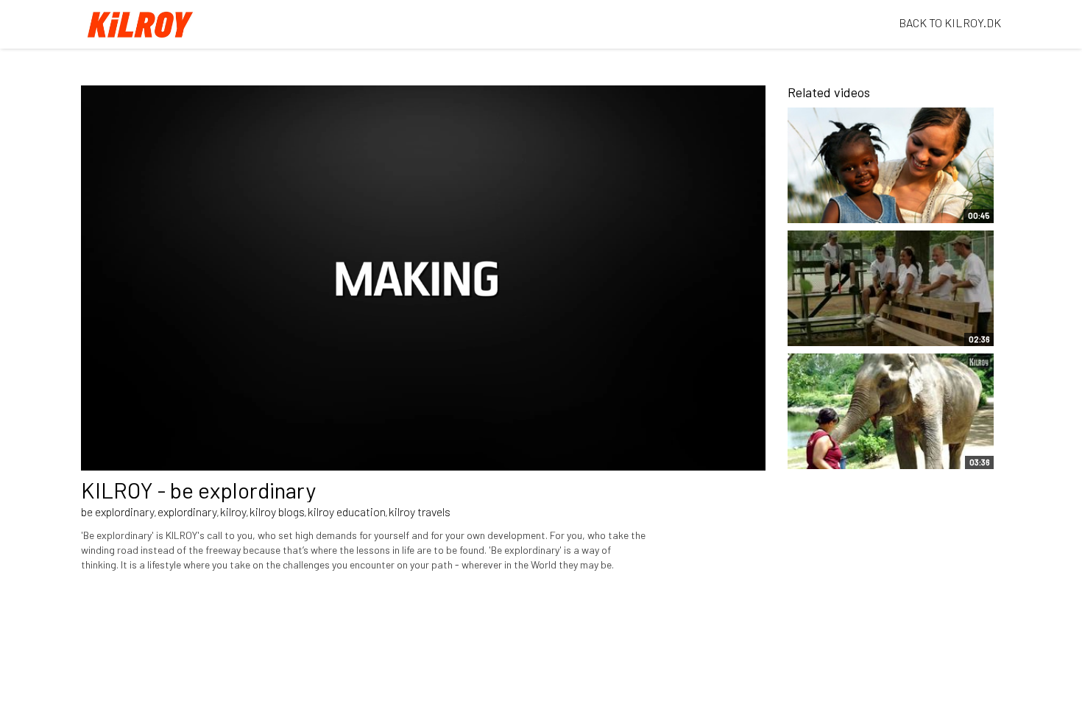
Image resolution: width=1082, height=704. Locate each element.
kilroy (233, 511)
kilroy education (347, 511)
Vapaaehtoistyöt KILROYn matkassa (863, 204)
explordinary (187, 511)
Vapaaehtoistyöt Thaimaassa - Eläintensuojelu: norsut (857, 443)
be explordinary (118, 511)
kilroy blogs (277, 511)
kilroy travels (419, 511)
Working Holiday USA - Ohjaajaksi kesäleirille (854, 327)
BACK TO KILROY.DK (950, 22)
